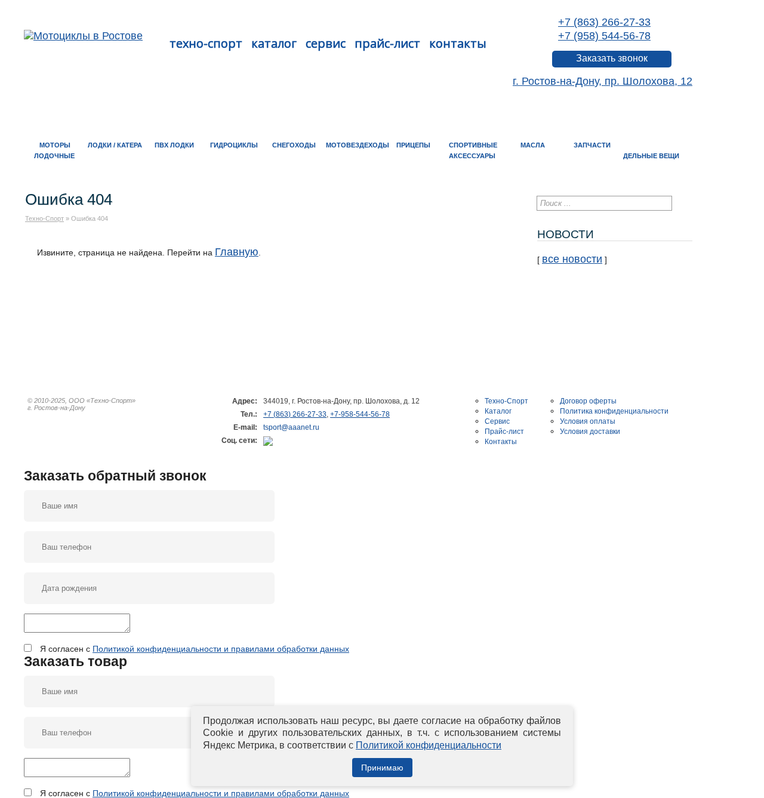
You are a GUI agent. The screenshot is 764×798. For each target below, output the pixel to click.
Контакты (457, 43)
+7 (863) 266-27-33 (604, 22)
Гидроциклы (234, 145)
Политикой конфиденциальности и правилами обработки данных (221, 649)
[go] (683, 203)
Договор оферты (588, 401)
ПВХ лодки (174, 145)
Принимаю (382, 767)
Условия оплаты (587, 421)
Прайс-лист (387, 43)
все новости (572, 259)
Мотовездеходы (357, 145)
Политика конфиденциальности (614, 411)
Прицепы (413, 145)
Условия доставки (590, 431)
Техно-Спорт (206, 43)
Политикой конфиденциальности (428, 745)
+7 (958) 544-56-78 (604, 36)
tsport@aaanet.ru (291, 427)
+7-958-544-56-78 (360, 414)
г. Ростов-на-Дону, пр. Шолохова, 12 (602, 81)
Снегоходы (294, 145)
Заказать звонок (612, 58)
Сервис (326, 43)
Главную (236, 252)
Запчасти (592, 145)
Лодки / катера (115, 145)
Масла (532, 145)
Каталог (274, 43)
